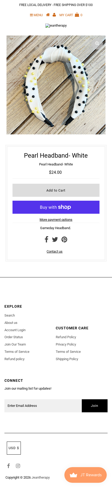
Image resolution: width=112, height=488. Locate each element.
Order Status (13, 337)
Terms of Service (16, 352)
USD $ (14, 448)
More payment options (56, 220)
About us (10, 323)
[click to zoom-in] (97, 44)
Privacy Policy (66, 344)
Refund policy (14, 359)
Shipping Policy (67, 359)
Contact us (55, 251)
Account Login (15, 330)
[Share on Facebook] (46, 241)
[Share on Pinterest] (64, 241)
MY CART (70, 15)
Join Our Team (15, 344)
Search (9, 315)
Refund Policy (66, 337)
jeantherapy (41, 477)
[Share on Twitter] (55, 241)
